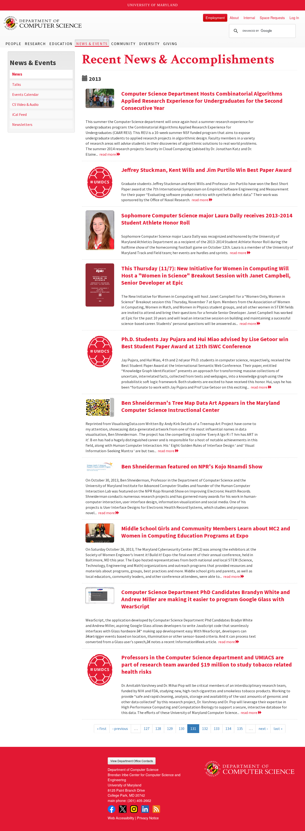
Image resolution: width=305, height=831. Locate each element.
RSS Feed (156, 809)
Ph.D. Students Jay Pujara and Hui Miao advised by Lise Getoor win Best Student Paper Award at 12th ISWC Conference (204, 342)
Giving (170, 43)
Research (35, 43)
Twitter (123, 809)
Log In (294, 17)
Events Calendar (25, 94)
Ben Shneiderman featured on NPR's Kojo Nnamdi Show (192, 466)
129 (170, 728)
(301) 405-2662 (139, 800)
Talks (16, 84)
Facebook (111, 809)
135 (240, 728)
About (234, 17)
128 (158, 728)
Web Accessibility (121, 817)
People (13, 43)
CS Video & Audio (25, 104)
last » (278, 728)
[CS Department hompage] (249, 767)
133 (216, 728)
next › (263, 728)
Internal (249, 17)
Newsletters (22, 124)
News (17, 74)
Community (123, 43)
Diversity (149, 43)
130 (181, 728)
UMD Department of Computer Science (43, 23)
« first (102, 728)
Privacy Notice (148, 817)
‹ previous (120, 728)
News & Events (92, 43)
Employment (215, 17)
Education (60, 43)
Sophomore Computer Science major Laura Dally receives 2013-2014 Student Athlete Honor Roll (206, 219)
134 (228, 728)
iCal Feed (19, 114)
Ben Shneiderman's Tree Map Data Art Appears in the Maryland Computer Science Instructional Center (200, 406)
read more (108, 154)
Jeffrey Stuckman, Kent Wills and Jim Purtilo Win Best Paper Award (206, 170)
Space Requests (272, 17)
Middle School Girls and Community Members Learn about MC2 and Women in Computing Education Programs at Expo (205, 532)
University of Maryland (152, 5)
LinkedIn (145, 809)
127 (146, 728)
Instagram (134, 809)
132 (205, 728)
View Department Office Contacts (131, 761)
